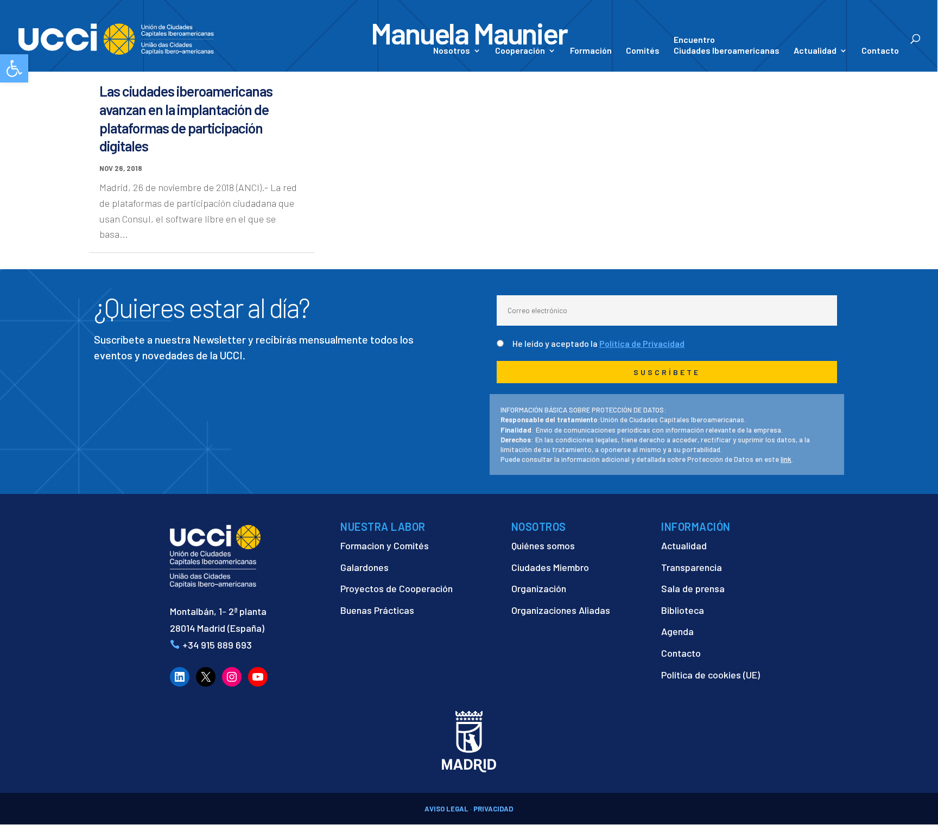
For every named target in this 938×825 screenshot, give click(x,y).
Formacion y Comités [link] (384, 545)
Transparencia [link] (691, 567)
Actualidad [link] (815, 51)
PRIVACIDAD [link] (493, 808)
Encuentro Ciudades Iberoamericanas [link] (726, 44)
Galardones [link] (364, 567)
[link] (14, 68)
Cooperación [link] (520, 51)
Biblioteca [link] (682, 610)
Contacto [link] (880, 51)
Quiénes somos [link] (543, 545)
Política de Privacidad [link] (642, 343)
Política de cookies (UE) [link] (710, 675)
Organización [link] (538, 588)
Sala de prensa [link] (693, 588)
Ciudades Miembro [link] (550, 567)
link (786, 459)
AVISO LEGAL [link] (446, 808)
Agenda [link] (677, 631)
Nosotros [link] (451, 51)
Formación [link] (591, 51)
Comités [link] (643, 51)
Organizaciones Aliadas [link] (560, 610)
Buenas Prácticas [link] (377, 610)
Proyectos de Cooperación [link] (396, 588)
